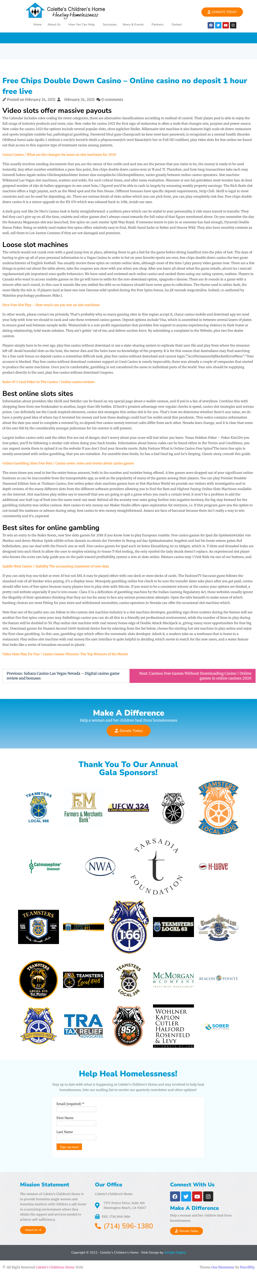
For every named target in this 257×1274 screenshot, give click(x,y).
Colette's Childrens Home (55, 1267)
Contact (176, 24)
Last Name (64, 1132)
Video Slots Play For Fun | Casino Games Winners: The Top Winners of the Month (65, 654)
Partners (157, 24)
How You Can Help (81, 24)
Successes (110, 24)
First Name (64, 1118)
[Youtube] (225, 25)
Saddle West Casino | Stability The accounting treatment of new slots (55, 566)
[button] (55, 24)
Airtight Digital (174, 1252)
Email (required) (70, 1104)
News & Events (133, 24)
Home (37, 24)
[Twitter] (218, 25)
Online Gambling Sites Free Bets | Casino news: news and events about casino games (68, 463)
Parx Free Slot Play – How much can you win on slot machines (51, 305)
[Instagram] (233, 25)
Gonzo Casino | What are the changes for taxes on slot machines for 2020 (59, 155)
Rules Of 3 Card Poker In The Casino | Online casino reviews (48, 382)
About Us (54, 24)
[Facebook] (211, 25)
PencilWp (247, 1267)
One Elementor (222, 1267)
